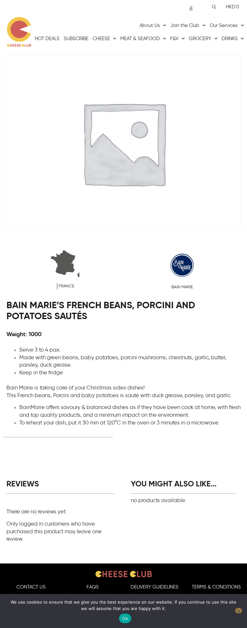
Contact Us (31, 587)
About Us (150, 25)
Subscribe (76, 38)
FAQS (93, 587)
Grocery (200, 38)
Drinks (230, 38)
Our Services (224, 25)
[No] (238, 611)
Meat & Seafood (140, 38)
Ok (125, 618)
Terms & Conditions (216, 587)
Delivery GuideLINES (154, 587)
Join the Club (184, 25)
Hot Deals (47, 38)
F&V (174, 38)
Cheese (101, 38)
